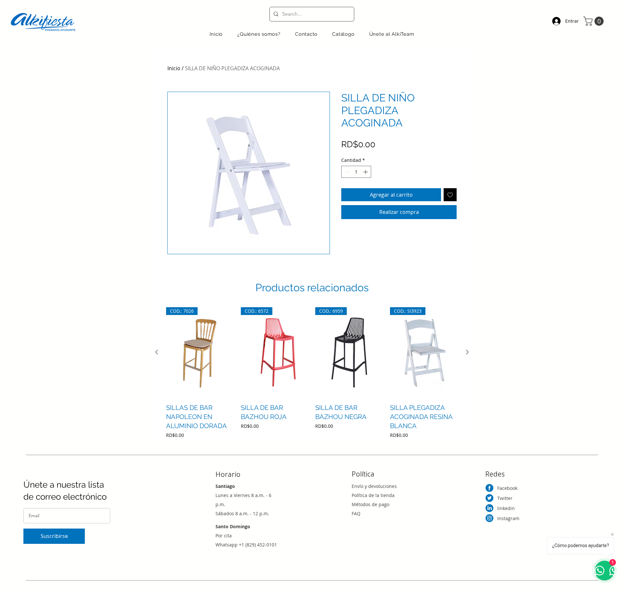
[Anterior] (157, 352)
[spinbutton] (356, 171)
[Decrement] (346, 171)
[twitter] (489, 498)
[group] (312, 373)
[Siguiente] (467, 352)
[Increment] (366, 171)
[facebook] (489, 488)
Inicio (173, 68)
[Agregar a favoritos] (450, 194)
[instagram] (489, 518)
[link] (594, 21)
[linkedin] (489, 508)
